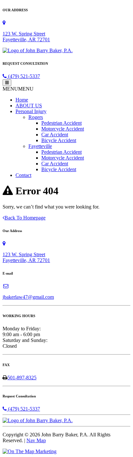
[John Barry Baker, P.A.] (38, 50)
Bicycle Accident (58, 140)
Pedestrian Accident (61, 123)
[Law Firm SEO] (29, 451)
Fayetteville (40, 146)
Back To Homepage (25, 217)
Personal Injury (30, 111)
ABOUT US (28, 105)
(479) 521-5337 (23, 76)
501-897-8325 (21, 377)
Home (21, 99)
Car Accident (54, 134)
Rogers (35, 117)
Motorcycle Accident (62, 128)
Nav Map (36, 440)
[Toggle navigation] (7, 82)
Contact (23, 175)
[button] (18, 89)
